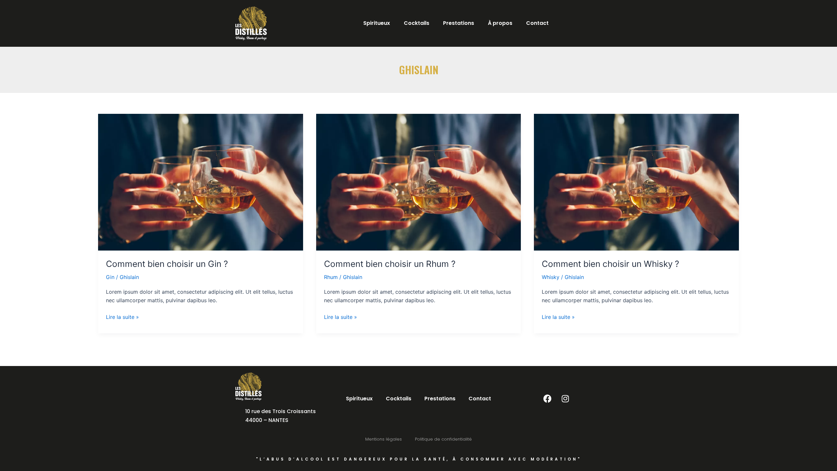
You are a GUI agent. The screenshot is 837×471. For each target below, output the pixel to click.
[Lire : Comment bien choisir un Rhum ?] (418, 182)
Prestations (458, 23)
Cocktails (416, 23)
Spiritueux (376, 23)
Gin (110, 277)
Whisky (550, 277)
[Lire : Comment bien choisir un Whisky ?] (636, 182)
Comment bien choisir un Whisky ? (610, 264)
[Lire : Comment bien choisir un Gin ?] (200, 182)
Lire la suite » (122, 316)
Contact (537, 23)
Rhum (331, 277)
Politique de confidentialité (443, 439)
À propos (500, 23)
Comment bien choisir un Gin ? (167, 264)
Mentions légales (383, 439)
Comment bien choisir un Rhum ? (389, 264)
